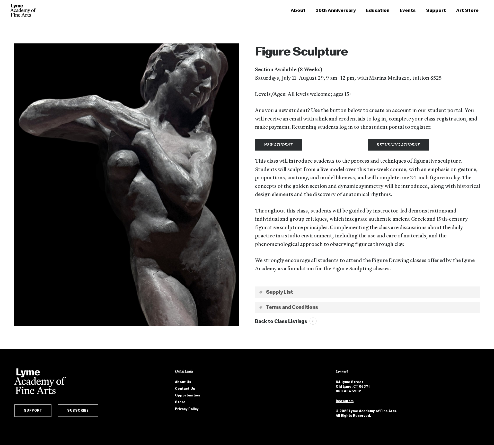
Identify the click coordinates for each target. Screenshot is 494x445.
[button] (278, 145)
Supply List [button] (279, 292)
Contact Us (185, 389)
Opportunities (187, 395)
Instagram (345, 401)
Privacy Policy (187, 409)
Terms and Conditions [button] (292, 307)
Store (180, 402)
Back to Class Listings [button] (281, 321)
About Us (183, 382)
